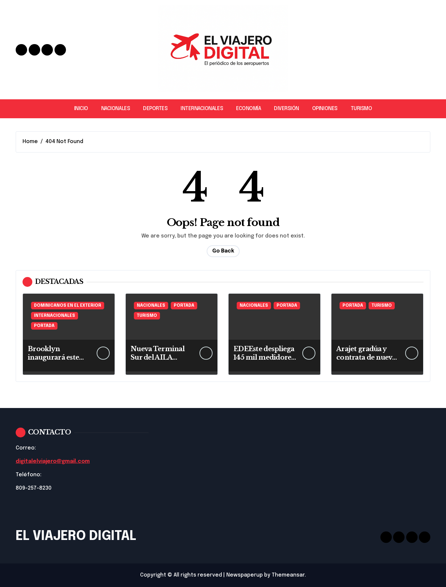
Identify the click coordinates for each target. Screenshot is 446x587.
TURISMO (361, 108)
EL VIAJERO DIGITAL (76, 536)
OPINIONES (325, 108)
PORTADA (44, 326)
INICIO (81, 108)
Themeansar (288, 575)
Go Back (223, 251)
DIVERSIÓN (286, 108)
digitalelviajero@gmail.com (53, 461)
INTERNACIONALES (202, 108)
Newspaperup (244, 575)
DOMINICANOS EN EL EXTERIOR (67, 305)
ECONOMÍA (248, 108)
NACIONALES (115, 108)
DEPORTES (155, 108)
